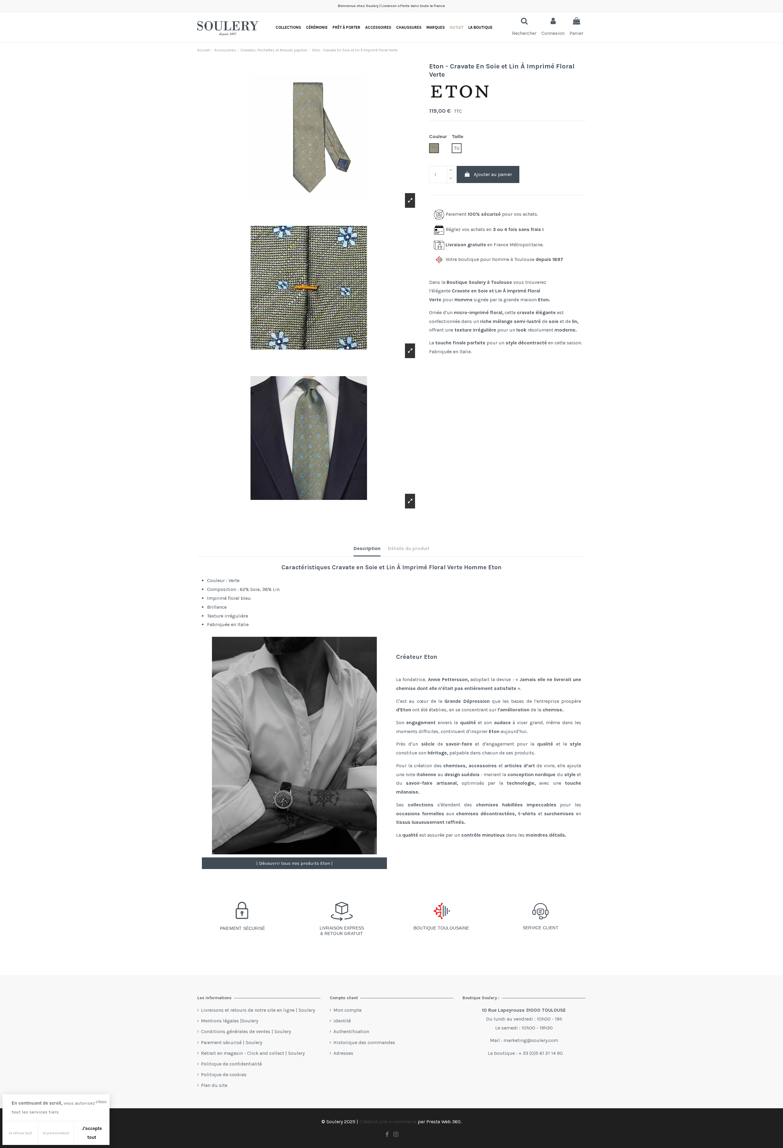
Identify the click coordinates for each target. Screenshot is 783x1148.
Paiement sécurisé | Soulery (231, 1042)
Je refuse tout (20, 1133)
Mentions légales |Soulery (229, 1021)
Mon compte (347, 1010)
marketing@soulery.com (530, 1040)
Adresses (343, 1053)
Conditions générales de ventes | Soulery (246, 1031)
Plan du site (214, 1085)
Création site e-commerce (388, 1121)
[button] (480, 27)
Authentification (351, 1031)
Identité (342, 1021)
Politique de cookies (224, 1074)
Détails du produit (408, 548)
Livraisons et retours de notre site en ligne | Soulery (258, 1010)
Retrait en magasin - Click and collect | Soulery (253, 1053)
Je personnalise (56, 1133)
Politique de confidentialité (231, 1064)
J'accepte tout (92, 1133)
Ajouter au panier (493, 174)
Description (367, 548)
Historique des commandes (364, 1042)
